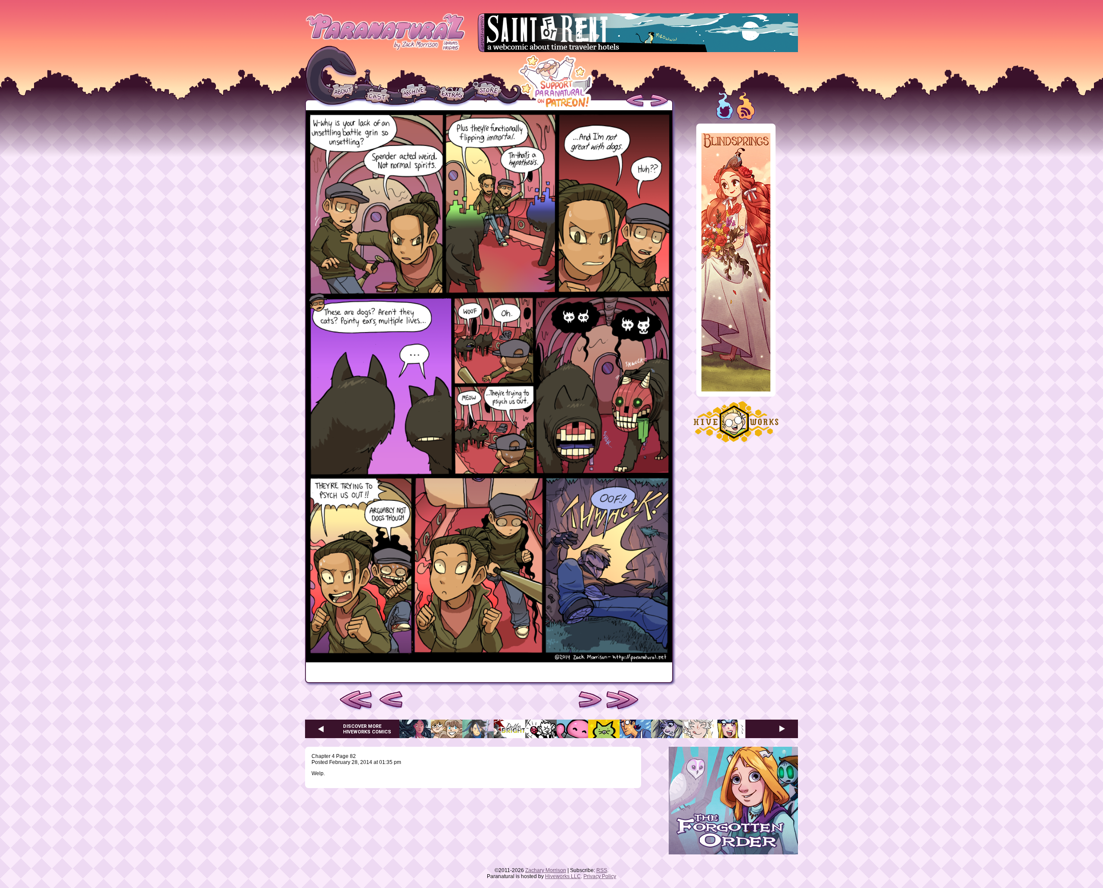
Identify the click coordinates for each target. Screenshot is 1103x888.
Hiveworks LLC (563, 876)
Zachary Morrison (545, 870)
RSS (601, 870)
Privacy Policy (599, 876)
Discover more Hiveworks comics (367, 729)
